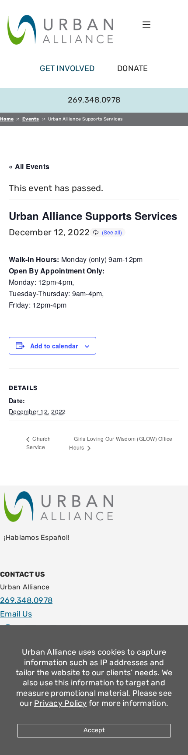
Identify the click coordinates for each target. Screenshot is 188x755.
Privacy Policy (60, 703)
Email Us (16, 614)
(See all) (112, 232)
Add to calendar (54, 345)
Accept (94, 730)
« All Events (29, 166)
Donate (132, 68)
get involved (67, 68)
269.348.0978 (94, 100)
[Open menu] (146, 24)
